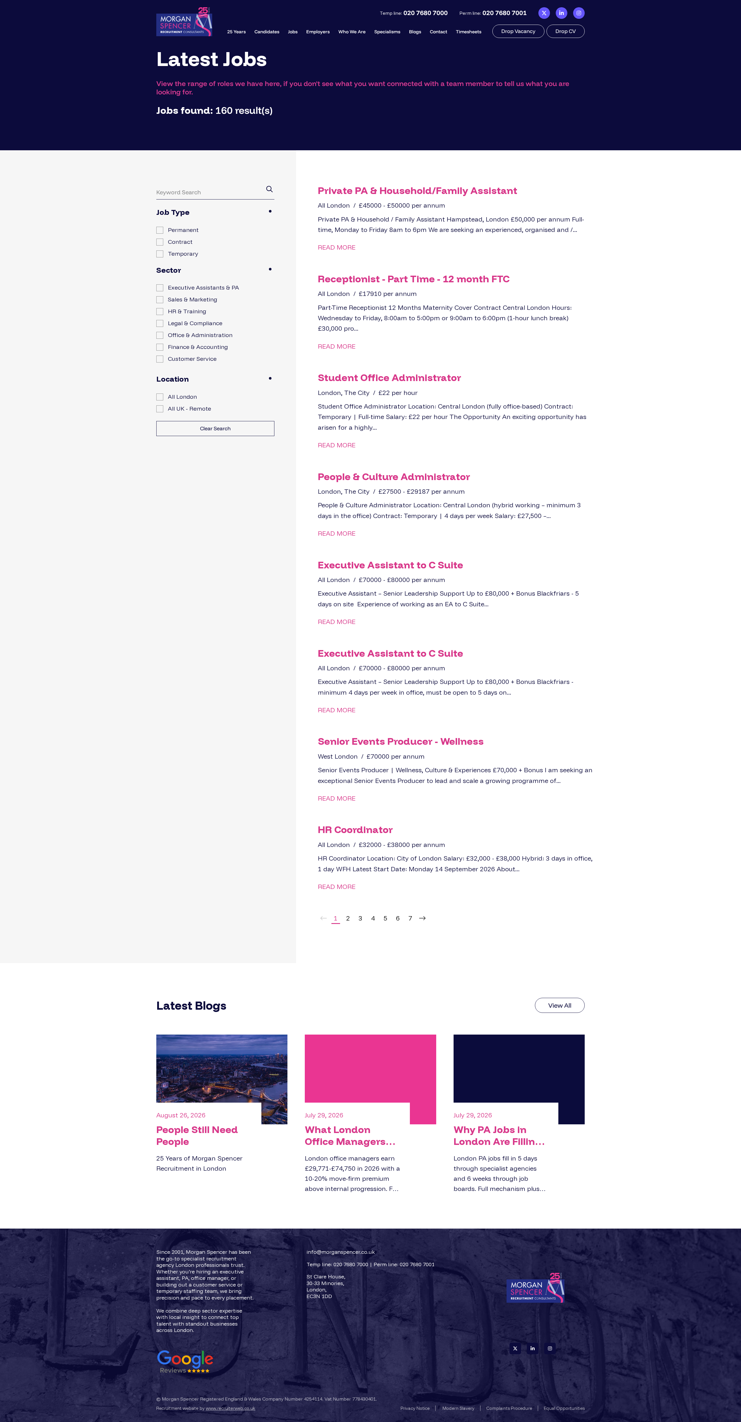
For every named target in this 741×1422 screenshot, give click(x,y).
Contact (438, 31)
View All (559, 1005)
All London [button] (182, 396)
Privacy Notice (415, 1408)
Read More (336, 247)
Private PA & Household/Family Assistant (417, 190)
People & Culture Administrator (394, 476)
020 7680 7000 (425, 13)
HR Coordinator (355, 829)
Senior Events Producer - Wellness (401, 741)
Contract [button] (180, 241)
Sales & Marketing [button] (192, 299)
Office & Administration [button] (200, 334)
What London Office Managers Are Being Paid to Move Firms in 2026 (351, 1136)
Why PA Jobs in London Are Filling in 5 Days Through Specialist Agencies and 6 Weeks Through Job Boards (501, 1136)
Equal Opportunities (564, 1408)
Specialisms (387, 31)
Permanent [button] (183, 229)
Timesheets (468, 31)
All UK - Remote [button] (189, 408)
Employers (318, 31)
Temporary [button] (183, 253)
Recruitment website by (205, 1408)
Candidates (266, 31)
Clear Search (215, 428)
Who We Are (352, 31)
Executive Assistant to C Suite (390, 565)
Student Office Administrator (389, 377)
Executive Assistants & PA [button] (203, 287)
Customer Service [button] (192, 358)
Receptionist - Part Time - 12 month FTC (413, 278)
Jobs (293, 31)
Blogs (415, 31)
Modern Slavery (458, 1408)
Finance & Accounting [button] (198, 346)
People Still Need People (197, 1136)
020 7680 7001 (505, 13)
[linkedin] (561, 13)
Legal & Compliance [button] (195, 323)
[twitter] (544, 13)
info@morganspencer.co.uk (341, 1252)
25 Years (236, 31)
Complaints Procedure (509, 1408)
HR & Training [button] (187, 311)
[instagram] (579, 13)
